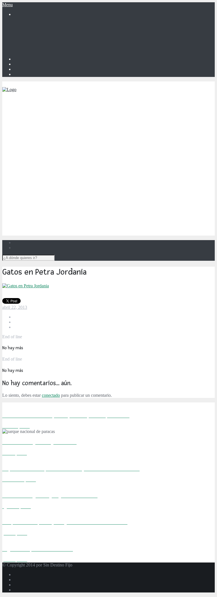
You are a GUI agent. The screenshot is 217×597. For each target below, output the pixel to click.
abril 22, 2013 (14, 307)
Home (19, 23)
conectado (51, 395)
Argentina (45, 122)
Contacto (22, 39)
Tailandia (44, 204)
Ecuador (43, 143)
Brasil (41, 133)
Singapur (44, 194)
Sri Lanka (45, 199)
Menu (7, 4)
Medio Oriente (38, 209)
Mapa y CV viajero (31, 34)
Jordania (43, 219)
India (40, 178)
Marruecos (45, 163)
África (30, 153)
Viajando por (25, 112)
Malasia (43, 184)
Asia (29, 168)
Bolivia (42, 128)
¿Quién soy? (25, 29)
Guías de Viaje (27, 229)
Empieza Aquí (26, 107)
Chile (41, 138)
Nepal (41, 189)
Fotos (18, 224)
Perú (40, 148)
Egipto (42, 158)
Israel (41, 214)
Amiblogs (22, 44)
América (32, 117)
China (41, 173)
